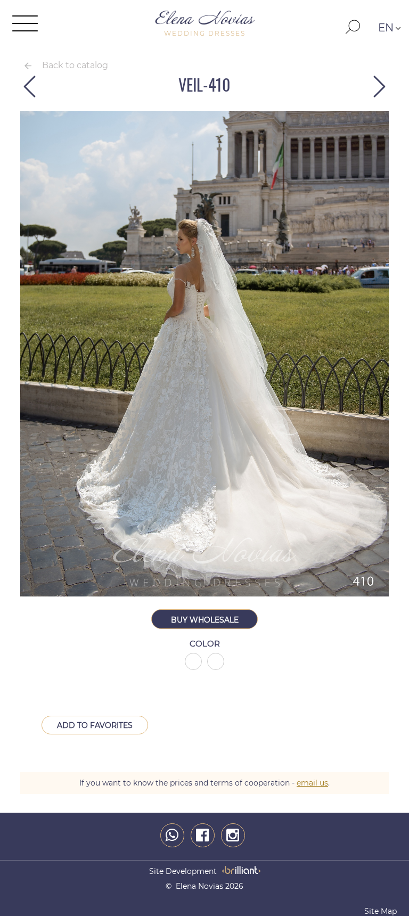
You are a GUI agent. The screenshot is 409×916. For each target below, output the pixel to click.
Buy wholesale (205, 620)
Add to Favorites (95, 725)
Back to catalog (75, 65)
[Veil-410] (204, 594)
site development (183, 871)
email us (312, 783)
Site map (380, 911)
